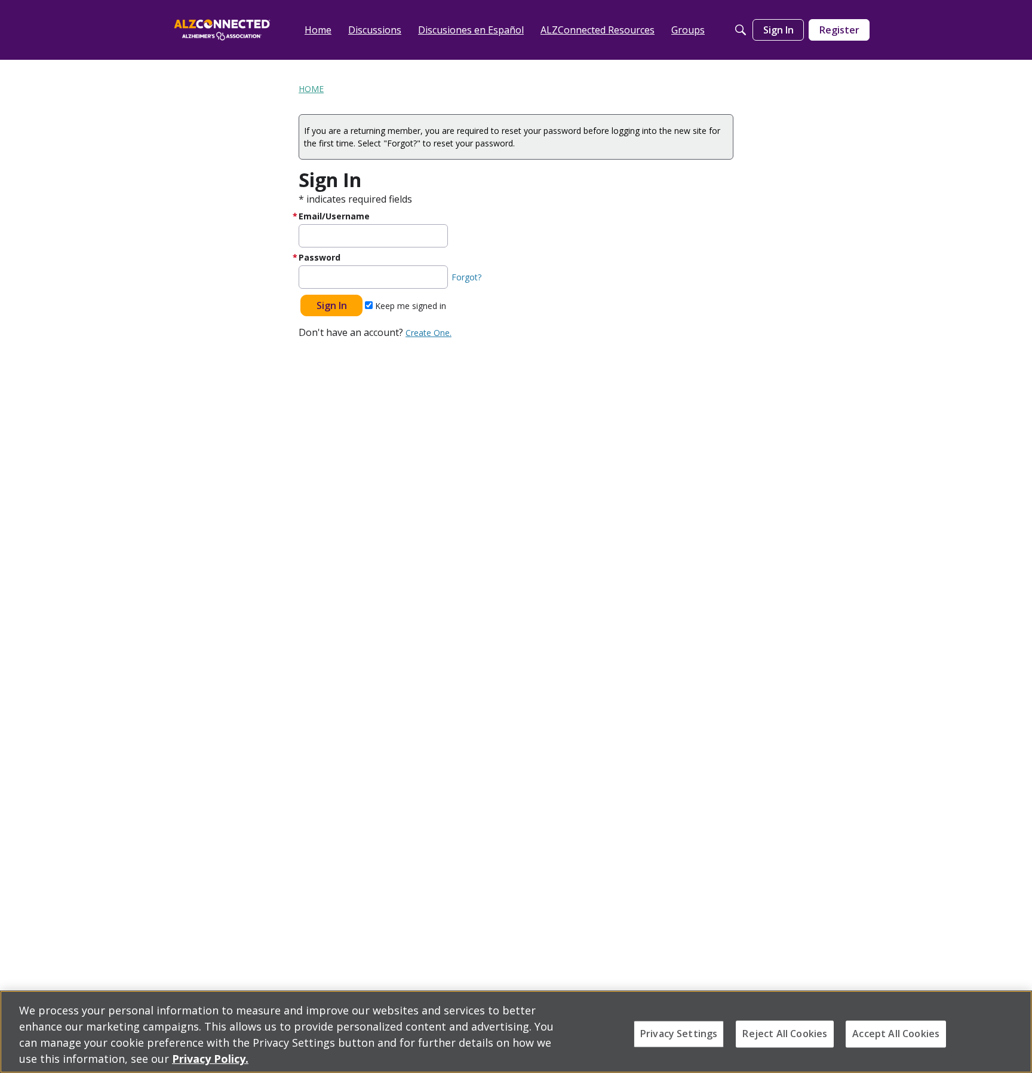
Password (319, 257)
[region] (516, 1032)
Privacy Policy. (210, 1058)
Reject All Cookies (784, 1033)
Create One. (429, 332)
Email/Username (334, 216)
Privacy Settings (679, 1033)
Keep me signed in (409, 305)
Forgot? (466, 277)
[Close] (1013, 1030)
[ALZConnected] (222, 29)
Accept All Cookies (895, 1033)
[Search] (740, 30)
